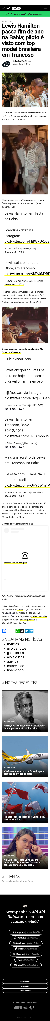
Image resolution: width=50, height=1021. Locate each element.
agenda (12, 661)
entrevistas (15, 666)
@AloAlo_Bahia (27, 619)
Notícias (19, 1018)
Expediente (25, 981)
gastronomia (16, 653)
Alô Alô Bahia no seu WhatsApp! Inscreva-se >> (26, 14)
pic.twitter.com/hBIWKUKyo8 (26, 241)
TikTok (20, 609)
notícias (13, 644)
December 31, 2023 (14, 252)
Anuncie (25, 986)
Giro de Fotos (28, 1018)
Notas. (29, 606)
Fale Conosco (25, 990)
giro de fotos (16, 648)
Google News (11, 613)
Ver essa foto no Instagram (15, 563)
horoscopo (15, 670)
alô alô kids (15, 657)
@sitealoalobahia (39, 616)
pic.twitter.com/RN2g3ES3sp (27, 398)
